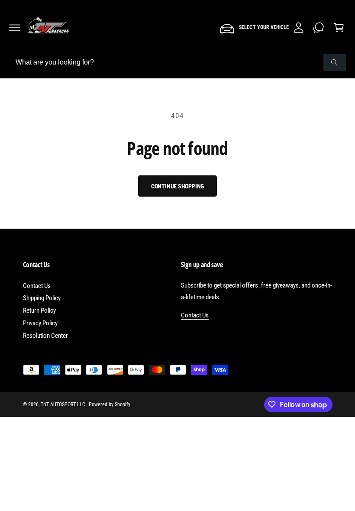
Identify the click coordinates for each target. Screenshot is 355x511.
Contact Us (37, 286)
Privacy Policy (40, 323)
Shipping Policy (42, 298)
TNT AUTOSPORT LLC (63, 404)
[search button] (334, 62)
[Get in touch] (319, 28)
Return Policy (39, 310)
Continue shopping (177, 186)
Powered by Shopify (109, 404)
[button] (15, 28)
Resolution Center (45, 336)
